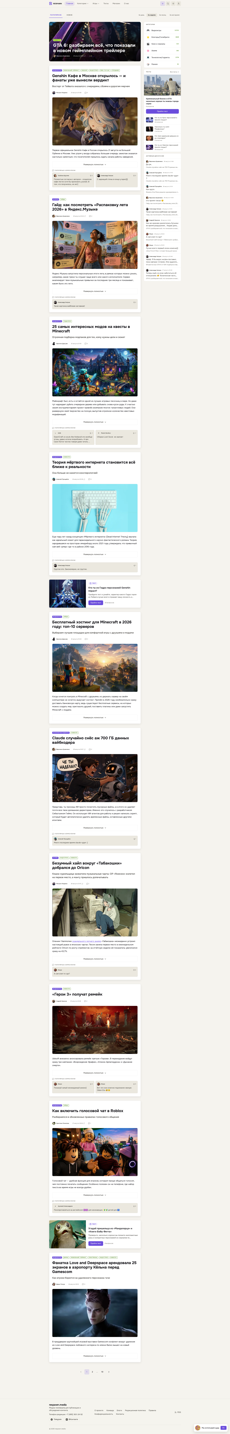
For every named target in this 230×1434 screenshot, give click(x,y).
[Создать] (162, 3)
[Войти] (178, 3)
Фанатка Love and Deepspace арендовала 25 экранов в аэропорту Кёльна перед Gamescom (94, 1267)
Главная (69, 3)
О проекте (99, 1410)
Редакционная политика (135, 1410)
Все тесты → (174, 72)
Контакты (120, 1414)
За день (141, 15)
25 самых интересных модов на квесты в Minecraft (91, 329)
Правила (152, 1410)
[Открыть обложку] (95, 121)
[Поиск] (168, 3)
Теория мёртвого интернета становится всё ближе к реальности (93, 464)
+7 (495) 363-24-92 (74, 1414)
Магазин (116, 3)
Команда (110, 1410)
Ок (223, 1428)
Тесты (106, 3)
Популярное (55, 15)
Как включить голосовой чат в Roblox (87, 1110)
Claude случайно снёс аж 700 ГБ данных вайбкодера (90, 740)
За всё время (174, 15)
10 (102, 1372)
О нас (126, 3)
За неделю (152, 15)
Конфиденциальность (104, 1414)
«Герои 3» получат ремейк (77, 994)
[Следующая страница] (109, 1371)
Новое (69, 15)
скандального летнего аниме (86, 941)
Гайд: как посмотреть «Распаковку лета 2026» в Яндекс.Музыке (90, 207)
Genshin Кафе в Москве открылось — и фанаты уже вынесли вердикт (89, 78)
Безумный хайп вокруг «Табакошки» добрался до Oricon (87, 865)
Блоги (119, 1410)
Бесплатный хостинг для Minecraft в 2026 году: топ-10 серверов (92, 624)
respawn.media (58, 1404)
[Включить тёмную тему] (173, 3)
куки (217, 1428)
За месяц (162, 15)
